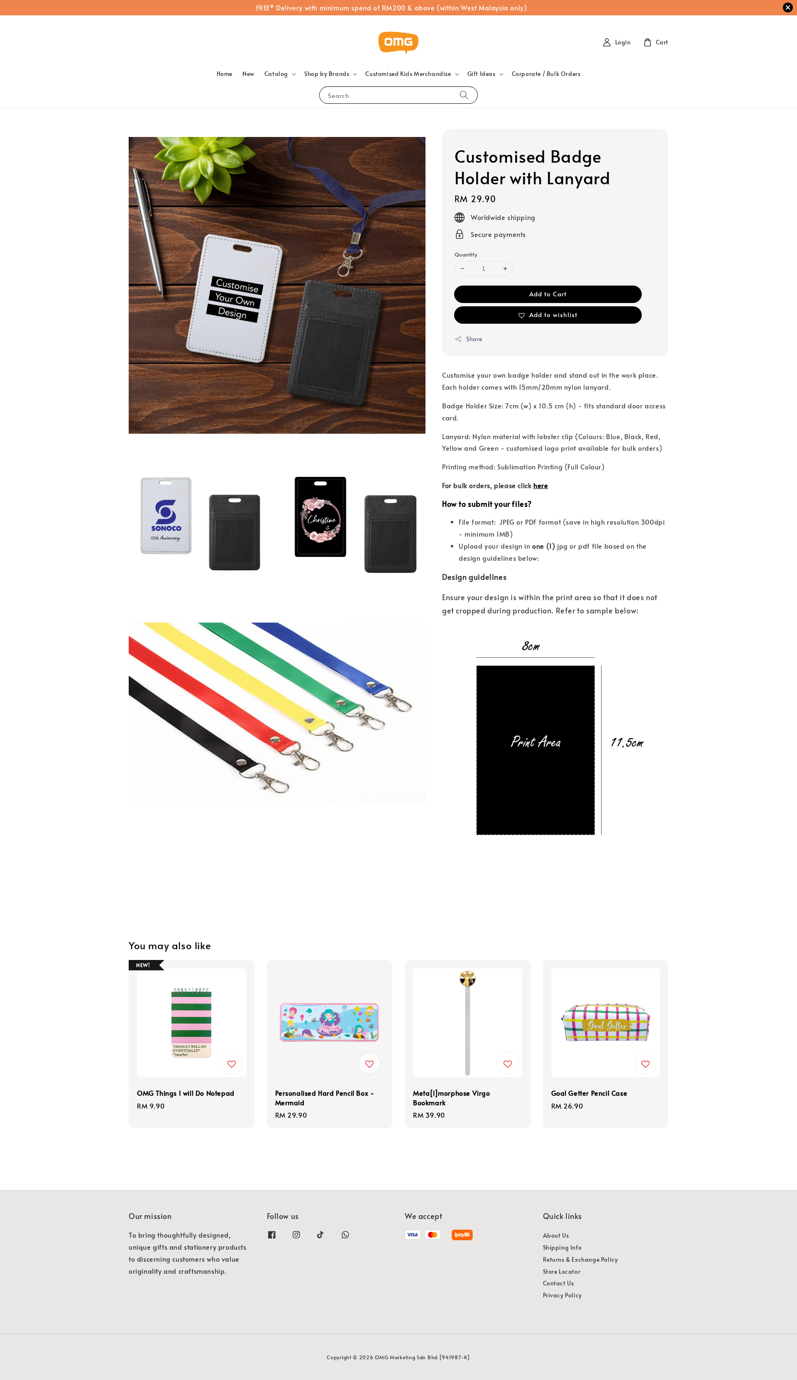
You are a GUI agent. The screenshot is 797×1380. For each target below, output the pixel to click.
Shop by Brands (326, 74)
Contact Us (558, 1283)
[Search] (464, 95)
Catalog (276, 74)
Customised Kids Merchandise (408, 74)
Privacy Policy (562, 1295)
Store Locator (562, 1271)
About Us (556, 1235)
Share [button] (474, 339)
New (248, 74)
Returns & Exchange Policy (580, 1259)
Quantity (466, 254)
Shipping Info (562, 1247)
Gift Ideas (481, 74)
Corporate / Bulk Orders (546, 74)
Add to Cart (548, 293)
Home (224, 74)
